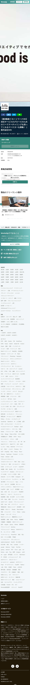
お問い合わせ (3, 674)
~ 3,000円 (3, 332)
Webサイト (3, 494)
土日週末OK (14, 324)
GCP (2, 451)
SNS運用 (19, 507)
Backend (13, 446)
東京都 (2, 269)
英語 (19, 569)
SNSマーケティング (17, 522)
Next (12, 451)
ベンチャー (17, 394)
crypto (5, 554)
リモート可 (8, 316)
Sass (17, 481)
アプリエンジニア (5, 529)
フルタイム (21, 499)
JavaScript (3, 421)
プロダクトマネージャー (7, 461)
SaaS (21, 426)
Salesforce (10, 421)
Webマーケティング (6, 351)
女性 (2, 582)
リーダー (21, 544)
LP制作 (13, 532)
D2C (2, 537)
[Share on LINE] (19, 115)
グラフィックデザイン (6, 486)
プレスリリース (17, 494)
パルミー (21, 504)
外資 (20, 429)
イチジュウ (14, 587)
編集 (14, 371)
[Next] (29, 204)
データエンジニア (11, 416)
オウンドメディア (20, 371)
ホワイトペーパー (5, 363)
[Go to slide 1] (8, 218)
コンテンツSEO (20, 496)
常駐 (2, 512)
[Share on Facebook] (3, 115)
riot (23, 549)
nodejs (23, 512)
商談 (13, 579)
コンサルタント (10, 414)
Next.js (16, 451)
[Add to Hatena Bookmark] (14, 115)
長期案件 (3, 321)
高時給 (10, 436)
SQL (23, 534)
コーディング (8, 466)
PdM (15, 461)
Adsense (8, 547)
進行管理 (3, 481)
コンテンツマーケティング (7, 378)
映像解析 (9, 522)
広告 (19, 396)
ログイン (19, 1)
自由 (8, 489)
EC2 (2, 371)
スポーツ (10, 494)
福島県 (16, 277)
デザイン (13, 361)
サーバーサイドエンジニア (7, 411)
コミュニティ (14, 491)
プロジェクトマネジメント (7, 459)
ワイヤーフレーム (5, 534)
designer (18, 552)
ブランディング (20, 406)
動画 (8, 396)
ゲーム (14, 514)
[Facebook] (12, 666)
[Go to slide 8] (18, 218)
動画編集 (14, 569)
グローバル (14, 429)
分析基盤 (3, 584)
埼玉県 (16, 269)
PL (1, 532)
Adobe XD (16, 343)
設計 (22, 572)
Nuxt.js (16, 519)
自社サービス (15, 373)
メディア (14, 391)
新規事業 (12, 319)
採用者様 (12, 1)
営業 (24, 386)
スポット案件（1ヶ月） (12, 321)
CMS (2, 343)
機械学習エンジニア (17, 517)
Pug (10, 552)
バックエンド (8, 383)
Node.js (13, 529)
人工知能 (19, 421)
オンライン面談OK (5, 324)
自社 (2, 491)
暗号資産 (10, 554)
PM (14, 341)
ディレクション (4, 358)
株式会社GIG (4, 111)
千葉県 (2, 274)
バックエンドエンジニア (7, 288)
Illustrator (19, 356)
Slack (18, 353)
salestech (12, 562)
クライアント (14, 504)
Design (2, 514)
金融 (8, 519)
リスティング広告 (12, 474)
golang (2, 549)
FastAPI (17, 564)
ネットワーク (7, 532)
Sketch (11, 343)
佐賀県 (12, 277)
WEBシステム (4, 574)
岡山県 (7, 279)
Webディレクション (6, 517)
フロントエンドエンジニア (14, 300)
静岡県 (12, 274)
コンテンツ (3, 399)
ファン (14, 512)
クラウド (9, 391)
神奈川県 (22, 272)
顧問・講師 (3, 300)
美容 (19, 534)
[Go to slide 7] (17, 218)
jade (7, 552)
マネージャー (15, 574)
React (20, 451)
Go (20, 449)
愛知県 (12, 272)
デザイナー (3, 290)
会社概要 (3, 672)
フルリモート (21, 401)
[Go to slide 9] (20, 218)
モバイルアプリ (8, 582)
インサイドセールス (6, 389)
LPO (2, 499)
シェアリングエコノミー (7, 401)
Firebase (16, 449)
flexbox (2, 552)
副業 (6, 346)
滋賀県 (2, 277)
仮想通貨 (3, 519)
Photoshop (12, 356)
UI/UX (15, 436)
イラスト (12, 439)
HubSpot (16, 426)
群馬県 (16, 279)
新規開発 (3, 496)
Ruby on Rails (13, 434)
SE (20, 557)
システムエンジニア (13, 557)
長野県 (21, 279)
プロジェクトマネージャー (7, 295)
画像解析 (21, 519)
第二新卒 (12, 496)
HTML (5, 371)
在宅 (6, 491)
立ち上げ (20, 391)
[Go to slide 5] (14, 218)
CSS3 (2, 466)
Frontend (15, 454)
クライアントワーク (6, 366)
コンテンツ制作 (10, 476)
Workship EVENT (5, 612)
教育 (20, 431)
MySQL (11, 469)
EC (15, 469)
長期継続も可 (4, 436)
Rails (6, 499)
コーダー (15, 466)
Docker (10, 341)
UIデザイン (13, 363)
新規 (8, 496)
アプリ (16, 376)
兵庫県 (7, 272)
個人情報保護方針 (4, 679)
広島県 (21, 269)
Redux (18, 512)
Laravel (20, 368)
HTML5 (23, 464)
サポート (3, 368)
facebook (3, 353)
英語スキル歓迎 (4, 326)
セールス (17, 293)
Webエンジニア (11, 507)
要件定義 (3, 569)
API (9, 504)
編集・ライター (18, 298)
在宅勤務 (17, 489)
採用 (7, 376)
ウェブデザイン (21, 469)
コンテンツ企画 (4, 406)
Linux (23, 461)
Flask (2, 564)
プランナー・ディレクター (7, 293)
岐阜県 (2, 279)
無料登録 (26, 1)
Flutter (2, 456)
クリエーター (13, 396)
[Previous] (1, 204)
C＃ (10, 574)
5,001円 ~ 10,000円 (5, 335)
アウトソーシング (5, 527)
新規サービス (18, 411)
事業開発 (3, 396)
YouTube (18, 547)
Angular (6, 524)
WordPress (19, 341)
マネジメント (4, 441)
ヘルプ (2, 598)
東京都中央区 (5, 133)
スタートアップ (20, 319)
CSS (10, 371)
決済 (2, 504)
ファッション (19, 414)
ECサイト (8, 509)
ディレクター (4, 381)
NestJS (13, 542)
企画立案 (3, 386)
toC (2, 449)
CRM (14, 406)
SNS (2, 373)
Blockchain (22, 554)
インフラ (3, 391)
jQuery (11, 524)
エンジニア (15, 383)
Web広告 (14, 351)
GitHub (16, 524)
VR (21, 441)
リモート (21, 383)
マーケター (18, 381)
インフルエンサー (5, 539)
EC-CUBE (18, 542)
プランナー (11, 381)
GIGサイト (3, 625)
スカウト (11, 376)
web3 (23, 552)
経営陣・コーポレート (6, 305)
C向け (5, 449)
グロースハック (19, 471)
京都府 (7, 274)
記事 (17, 439)
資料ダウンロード (5, 603)
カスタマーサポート (6, 429)
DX (10, 406)
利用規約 (3, 676)
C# (18, 441)
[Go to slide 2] (9, 218)
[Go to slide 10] (21, 218)
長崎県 (12, 279)
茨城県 (12, 269)
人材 (23, 389)
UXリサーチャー (13, 559)
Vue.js (19, 436)
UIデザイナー (19, 562)
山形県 (16, 272)
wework (10, 501)
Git (7, 368)
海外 (10, 464)
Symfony (13, 527)
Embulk (8, 584)
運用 (2, 383)
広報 (9, 290)
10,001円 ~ (14, 335)
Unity (2, 434)
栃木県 (21, 277)
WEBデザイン (10, 394)
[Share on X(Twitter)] (8, 115)
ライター (3, 348)
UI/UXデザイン (19, 529)
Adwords (3, 476)
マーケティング (18, 288)
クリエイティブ (4, 404)
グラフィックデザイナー (16, 358)
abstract (8, 549)
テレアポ (3, 409)
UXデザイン (18, 386)
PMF (19, 404)
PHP (2, 341)
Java (6, 504)
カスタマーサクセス (6, 310)
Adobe (2, 431)
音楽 (17, 431)
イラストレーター (10, 431)
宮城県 (7, 282)
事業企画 (3, 416)
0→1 (2, 484)
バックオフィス (16, 346)
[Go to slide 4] (12, 218)
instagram (18, 476)
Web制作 (21, 491)
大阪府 (7, 269)
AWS (6, 341)
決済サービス (4, 577)
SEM (19, 474)
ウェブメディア (4, 471)
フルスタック (4, 464)
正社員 (5, 557)
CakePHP (21, 466)
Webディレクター (5, 361)
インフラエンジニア (6, 303)
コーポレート (10, 409)
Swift (21, 444)
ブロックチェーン (15, 539)
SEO (19, 348)
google (2, 547)
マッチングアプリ (18, 582)
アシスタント (18, 366)
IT (22, 404)
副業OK (3, 316)
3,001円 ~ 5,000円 (11, 332)
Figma (6, 343)
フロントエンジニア (19, 501)
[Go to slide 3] (11, 218)
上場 (2, 567)
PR (1, 394)
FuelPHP (3, 489)
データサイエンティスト (17, 290)
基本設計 (9, 569)
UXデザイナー (4, 559)
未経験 (2, 469)
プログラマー (4, 572)
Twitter (13, 547)
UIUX (24, 381)
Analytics (12, 471)
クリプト (16, 554)
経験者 (2, 509)
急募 (20, 316)
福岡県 (2, 272)
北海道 (16, 274)
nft (1, 554)
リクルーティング (20, 579)
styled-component (5, 542)
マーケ (2, 376)
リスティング (10, 353)
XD (13, 366)
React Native (20, 509)
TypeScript (8, 454)
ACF (12, 549)
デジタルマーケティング (7, 426)
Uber (15, 401)
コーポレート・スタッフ (7, 298)
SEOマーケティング (6, 579)
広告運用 (20, 351)
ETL (13, 584)
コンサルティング (16, 419)
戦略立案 (18, 577)
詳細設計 (14, 572)
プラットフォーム (16, 389)
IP (1, 557)
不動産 (14, 537)
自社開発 (12, 484)
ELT (16, 584)
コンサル (21, 454)
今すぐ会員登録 (16, 244)
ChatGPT (20, 587)
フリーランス (8, 373)
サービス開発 (8, 537)
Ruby (8, 446)
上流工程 (19, 567)
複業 (9, 499)
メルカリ (10, 449)
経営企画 (3, 414)
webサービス (4, 501)
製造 (19, 572)
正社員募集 (21, 324)
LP (22, 476)
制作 (2, 524)
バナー (11, 404)
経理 (14, 552)
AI (14, 421)
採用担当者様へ (4, 601)
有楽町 (10, 567)
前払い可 (15, 316)
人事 (13, 303)
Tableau (22, 564)
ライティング (13, 348)
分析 (24, 507)
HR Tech (10, 399)
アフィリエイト (10, 481)
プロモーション (12, 441)
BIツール (18, 484)
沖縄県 (7, 277)
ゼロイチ (7, 484)
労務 (10, 346)
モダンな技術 (21, 434)
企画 (12, 456)
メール (21, 481)
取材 (8, 348)
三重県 (12, 282)
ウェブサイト (15, 479)
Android (7, 456)
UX (4, 394)
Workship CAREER (5, 617)
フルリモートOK (5, 319)
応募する (15, 181)
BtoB (16, 404)
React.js (3, 454)
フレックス (14, 499)
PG (9, 572)
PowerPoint (14, 534)
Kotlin (11, 519)
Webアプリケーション (18, 486)
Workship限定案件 (5, 587)
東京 (8, 544)
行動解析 (3, 522)
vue (22, 489)
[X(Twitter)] (17, 666)
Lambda (16, 544)
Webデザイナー (5, 444)
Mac (11, 544)
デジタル (8, 419)
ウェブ (12, 489)
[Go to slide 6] (15, 218)
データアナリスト (9, 564)
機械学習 (19, 416)
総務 (16, 409)
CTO (2, 424)
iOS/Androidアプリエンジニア (8, 308)
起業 (23, 421)
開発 (23, 479)
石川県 (21, 282)
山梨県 (2, 282)
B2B (7, 469)
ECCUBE (3, 544)
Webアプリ (12, 444)
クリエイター (8, 512)
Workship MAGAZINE (6, 614)
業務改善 (21, 524)
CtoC (14, 399)
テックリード (18, 424)
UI (15, 353)
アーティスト (19, 446)
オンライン (11, 577)
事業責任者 (3, 507)
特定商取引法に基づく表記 (6, 681)
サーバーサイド (4, 439)
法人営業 (22, 373)
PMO (6, 567)
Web (19, 461)
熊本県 (16, 282)
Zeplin (2, 346)
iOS (18, 444)
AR (24, 441)
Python (2, 419)
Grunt (16, 549)
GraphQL (7, 451)
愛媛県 (21, 274)
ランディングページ (6, 479)
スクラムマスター (9, 424)
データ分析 (3, 474)
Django (6, 434)
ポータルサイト (16, 464)
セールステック (4, 562)
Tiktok (14, 567)
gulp (20, 549)
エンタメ (3, 446)
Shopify (13, 509)
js (20, 479)
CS (9, 491)
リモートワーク (10, 386)
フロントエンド (4, 356)
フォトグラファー (16, 310)
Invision (22, 343)
